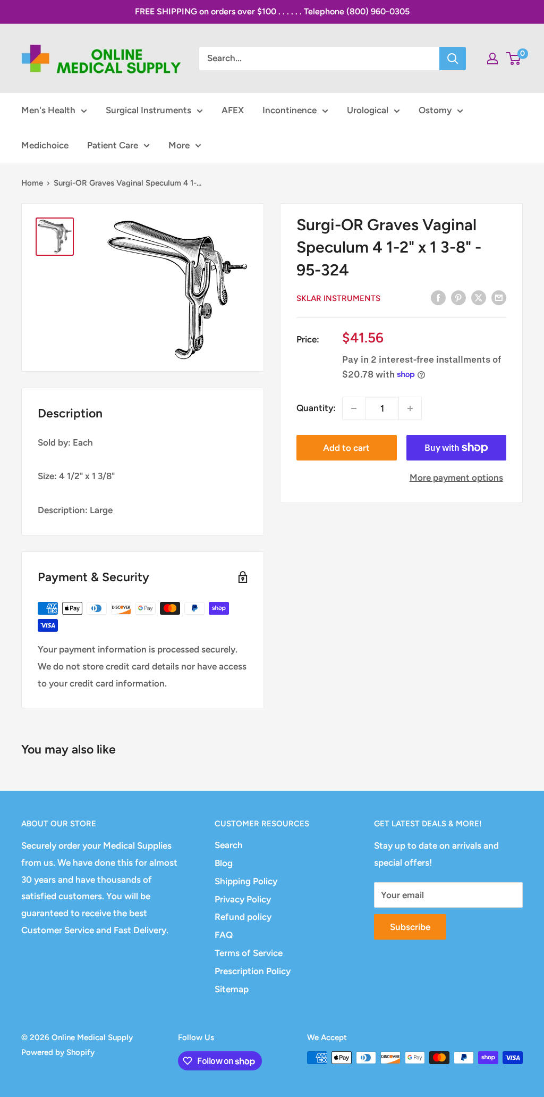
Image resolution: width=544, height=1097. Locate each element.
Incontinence (289, 110)
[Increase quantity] (410, 408)
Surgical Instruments (148, 110)
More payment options (456, 477)
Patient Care (112, 145)
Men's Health (48, 110)
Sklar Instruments (338, 298)
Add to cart (346, 447)
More (179, 145)
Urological (367, 110)
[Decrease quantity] (354, 408)
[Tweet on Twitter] (478, 297)
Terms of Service (249, 953)
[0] (514, 58)
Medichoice (45, 145)
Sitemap (232, 989)
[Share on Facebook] (438, 297)
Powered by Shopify (58, 1052)
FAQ (224, 934)
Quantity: (316, 408)
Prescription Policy (253, 971)
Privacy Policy (243, 899)
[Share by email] (498, 297)
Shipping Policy (246, 881)
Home (32, 183)
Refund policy (243, 916)
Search (229, 845)
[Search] (452, 58)
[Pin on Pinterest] (458, 297)
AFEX (233, 110)
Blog (224, 863)
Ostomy (435, 110)
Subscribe (410, 927)
